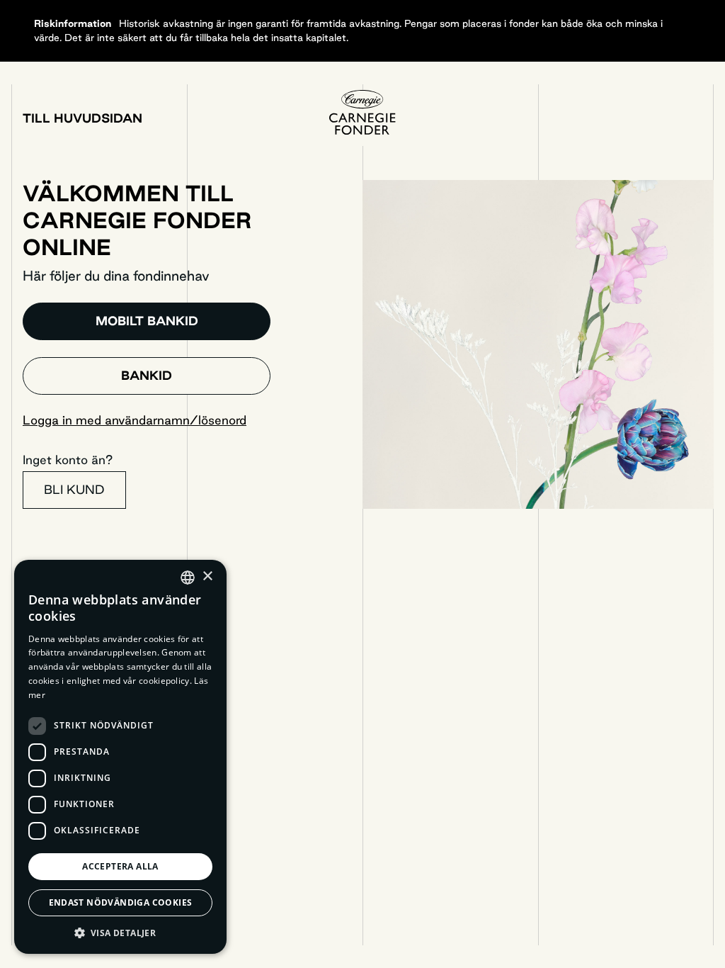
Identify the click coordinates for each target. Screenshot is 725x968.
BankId (146, 375)
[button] (120, 932)
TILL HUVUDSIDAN (82, 118)
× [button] (207, 576)
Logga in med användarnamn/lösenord (134, 420)
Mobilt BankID (147, 320)
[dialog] (120, 757)
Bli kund (74, 489)
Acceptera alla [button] (120, 866)
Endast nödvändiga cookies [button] (121, 902)
